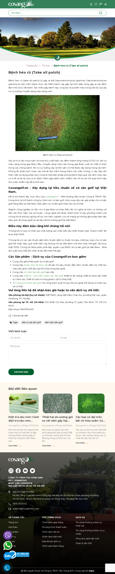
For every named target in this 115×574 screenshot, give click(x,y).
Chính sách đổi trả (50, 532)
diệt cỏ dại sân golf (31, 322)
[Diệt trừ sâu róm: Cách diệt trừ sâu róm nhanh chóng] (23, 403)
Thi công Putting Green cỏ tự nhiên (90, 532)
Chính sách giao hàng (52, 522)
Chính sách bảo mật (52, 536)
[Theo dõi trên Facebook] (18, 470)
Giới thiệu (13, 527)
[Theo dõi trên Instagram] (11, 470)
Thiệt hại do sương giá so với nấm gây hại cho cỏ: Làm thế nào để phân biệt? (57, 419)
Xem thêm (13, 446)
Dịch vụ (12, 536)
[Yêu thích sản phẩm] (96, 4)
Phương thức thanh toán (54, 527)
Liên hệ (12, 546)
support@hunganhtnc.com (26, 508)
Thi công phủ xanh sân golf (27, 283)
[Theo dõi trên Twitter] (32, 470)
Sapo (91, 571)
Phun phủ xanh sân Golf (87, 538)
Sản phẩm (13, 532)
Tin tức (11, 541)
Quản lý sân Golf (84, 543)
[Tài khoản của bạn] (91, 4)
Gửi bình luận (21, 371)
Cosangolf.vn (52, 196)
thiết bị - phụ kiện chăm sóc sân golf (43, 275)
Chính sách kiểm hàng (53, 546)
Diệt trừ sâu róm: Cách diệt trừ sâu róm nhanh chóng (23, 419)
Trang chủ (13, 522)
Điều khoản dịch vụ (51, 541)
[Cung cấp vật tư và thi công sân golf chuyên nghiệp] (57, 39)
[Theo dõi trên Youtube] (25, 470)
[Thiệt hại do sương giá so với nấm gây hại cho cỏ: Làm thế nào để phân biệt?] (57, 403)
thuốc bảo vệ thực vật (36, 265)
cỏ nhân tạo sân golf (34, 272)
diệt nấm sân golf (53, 322)
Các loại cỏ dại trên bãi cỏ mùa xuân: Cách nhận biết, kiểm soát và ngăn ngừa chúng (91, 419)
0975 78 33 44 (20, 504)
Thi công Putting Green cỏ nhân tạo (89, 524)
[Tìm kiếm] (101, 13)
